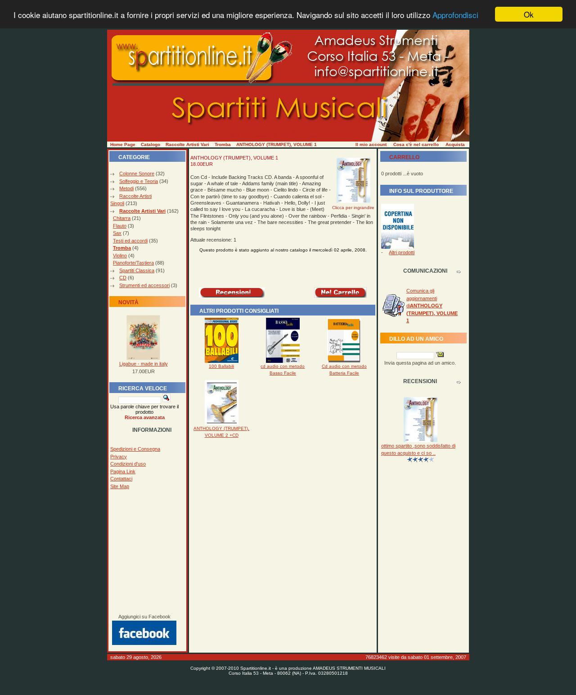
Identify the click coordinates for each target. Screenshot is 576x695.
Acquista (455, 144)
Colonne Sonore (136, 173)
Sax (117, 233)
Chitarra (121, 218)
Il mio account (371, 144)
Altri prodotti (401, 252)
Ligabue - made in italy (143, 363)
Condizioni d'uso (128, 463)
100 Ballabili (221, 366)
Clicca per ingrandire (353, 207)
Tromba (223, 144)
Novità (128, 302)
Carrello (404, 157)
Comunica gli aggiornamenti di (432, 305)
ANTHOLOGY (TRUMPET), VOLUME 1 (276, 144)
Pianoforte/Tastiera (133, 262)
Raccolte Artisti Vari (187, 144)
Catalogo (150, 144)
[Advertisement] (144, 552)
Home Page (122, 144)
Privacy (118, 456)
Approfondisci (455, 14)
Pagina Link (122, 471)
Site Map (119, 486)
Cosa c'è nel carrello (416, 144)
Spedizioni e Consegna (135, 449)
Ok (529, 14)
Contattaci (121, 478)
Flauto (119, 226)
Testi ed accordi (130, 240)
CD (122, 277)
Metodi (126, 188)
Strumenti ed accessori (144, 285)
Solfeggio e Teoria (138, 181)
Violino (120, 255)
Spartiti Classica (136, 270)
